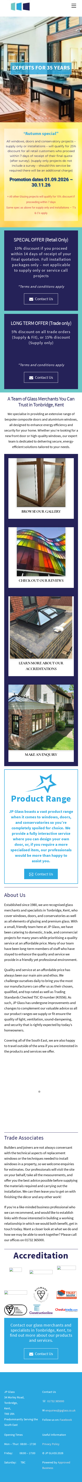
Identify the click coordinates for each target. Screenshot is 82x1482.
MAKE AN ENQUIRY (41, 754)
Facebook (66, 1420)
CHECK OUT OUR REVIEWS (41, 580)
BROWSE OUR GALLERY (41, 511)
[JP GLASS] (20, 8)
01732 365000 (55, 1401)
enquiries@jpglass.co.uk (60, 1410)
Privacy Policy (51, 1444)
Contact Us (44, 298)
